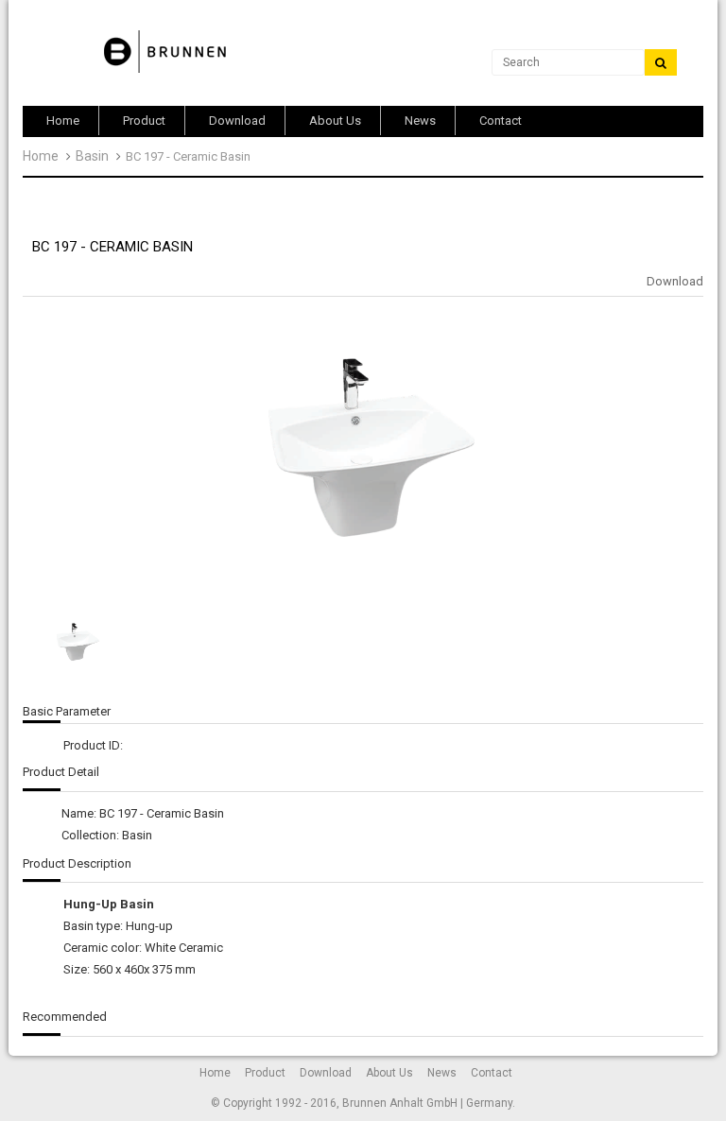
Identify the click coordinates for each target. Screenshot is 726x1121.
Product (265, 1072)
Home (41, 156)
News (442, 1072)
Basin (92, 156)
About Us (389, 1072)
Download (675, 281)
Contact (491, 1072)
